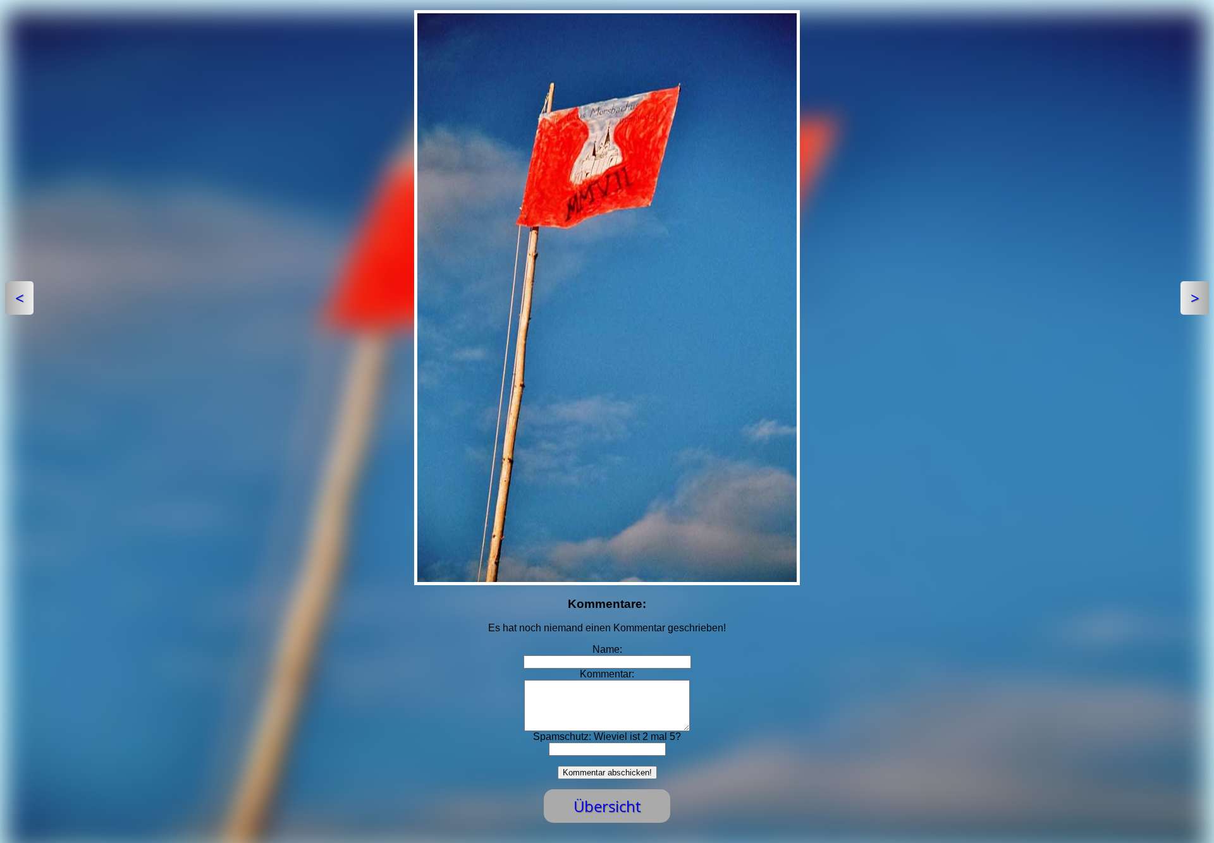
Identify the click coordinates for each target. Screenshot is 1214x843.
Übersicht (607, 806)
